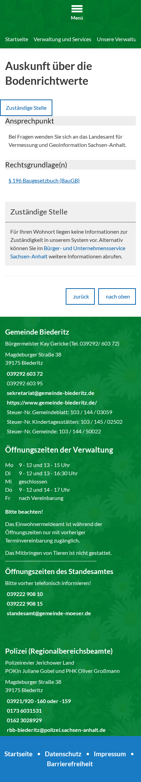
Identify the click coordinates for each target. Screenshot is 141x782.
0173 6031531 (23, 710)
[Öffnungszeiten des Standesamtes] (70, 592)
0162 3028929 (23, 720)
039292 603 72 (24, 373)
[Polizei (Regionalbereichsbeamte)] (70, 690)
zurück (81, 296)
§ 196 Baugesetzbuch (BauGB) (44, 180)
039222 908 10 (24, 594)
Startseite (16, 39)
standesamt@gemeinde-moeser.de (48, 613)
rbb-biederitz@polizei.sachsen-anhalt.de (55, 729)
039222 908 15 (24, 603)
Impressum (110, 754)
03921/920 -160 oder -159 (38, 701)
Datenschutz (63, 754)
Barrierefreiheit (70, 764)
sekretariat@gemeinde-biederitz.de (49, 392)
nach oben (118, 296)
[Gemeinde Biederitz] (70, 381)
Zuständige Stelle (26, 107)
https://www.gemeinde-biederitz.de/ (51, 402)
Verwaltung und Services (62, 39)
